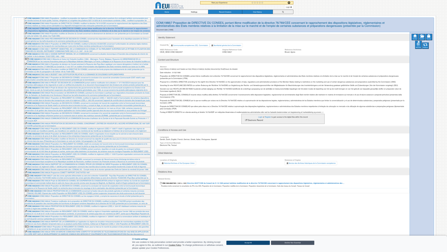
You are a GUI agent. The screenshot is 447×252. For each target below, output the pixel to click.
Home (167, 12)
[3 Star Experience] (257, 2)
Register (268, 117)
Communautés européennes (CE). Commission (190, 45)
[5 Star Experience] (262, 2)
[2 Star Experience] (255, 2)
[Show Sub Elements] (26, 59)
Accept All (248, 243)
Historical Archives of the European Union (179, 163)
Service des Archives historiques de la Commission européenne (312, 163)
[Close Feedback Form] (289, 2)
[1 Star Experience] (253, 2)
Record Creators (225, 12)
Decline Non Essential (293, 243)
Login (288, 7)
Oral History (257, 12)
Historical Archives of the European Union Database (176, 6)
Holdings (194, 12)
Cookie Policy (175, 245)
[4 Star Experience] (260, 2)
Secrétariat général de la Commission (227, 45)
